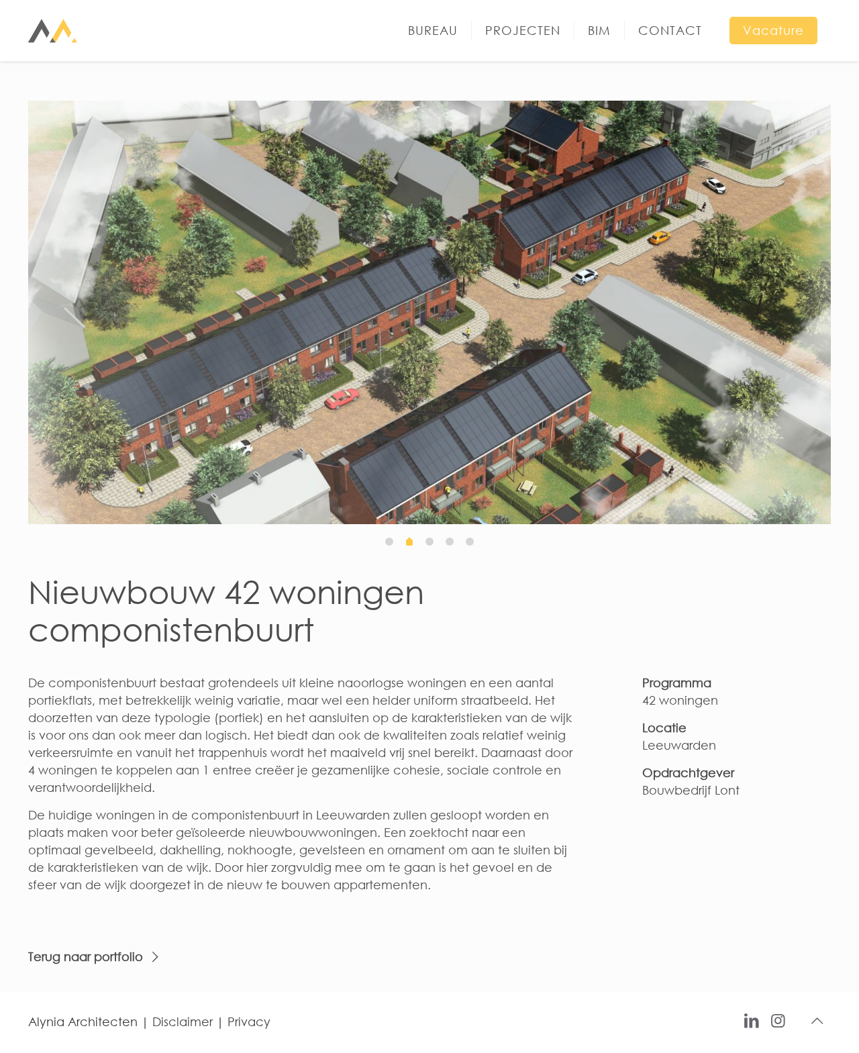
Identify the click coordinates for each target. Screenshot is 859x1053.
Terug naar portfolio (85, 956)
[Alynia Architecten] (54, 30)
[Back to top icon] (817, 1021)
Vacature (773, 30)
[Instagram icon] (777, 1019)
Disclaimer (182, 1021)
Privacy (249, 1021)
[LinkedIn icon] (751, 1019)
